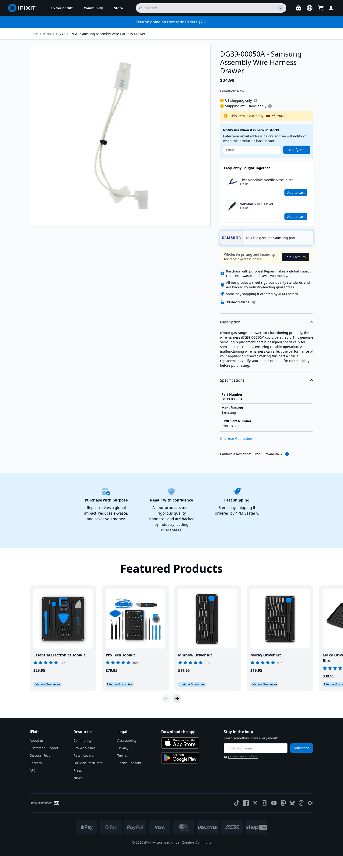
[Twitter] (255, 803)
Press (78, 770)
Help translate (41, 803)
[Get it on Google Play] (180, 757)
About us (37, 740)
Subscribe (302, 748)
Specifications (232, 380)
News (78, 778)
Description (230, 322)
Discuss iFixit (40, 755)
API (32, 770)
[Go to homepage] (23, 8)
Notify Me (296, 149)
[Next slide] (177, 698)
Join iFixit (296, 257)
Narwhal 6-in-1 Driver (256, 204)
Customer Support (44, 748)
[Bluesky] (292, 803)
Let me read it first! (243, 757)
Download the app (178, 731)
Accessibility (126, 740)
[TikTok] (236, 803)
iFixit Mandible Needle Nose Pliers (266, 180)
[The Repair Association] (310, 803)
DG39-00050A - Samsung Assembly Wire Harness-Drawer (100, 34)
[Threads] (301, 803)
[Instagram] (264, 803)
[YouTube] (274, 803)
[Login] (331, 8)
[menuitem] (61, 8)
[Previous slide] (166, 698)
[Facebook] (246, 803)
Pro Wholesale (85, 748)
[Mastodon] (283, 803)
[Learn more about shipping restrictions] (255, 100)
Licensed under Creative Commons (184, 842)
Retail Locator (84, 755)
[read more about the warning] (287, 454)
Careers (36, 763)
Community (82, 740)
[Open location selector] (309, 8)
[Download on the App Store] (180, 743)
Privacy (122, 748)
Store (34, 34)
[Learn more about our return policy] (254, 302)
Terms (122, 755)
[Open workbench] (298, 8)
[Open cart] (321, 8)
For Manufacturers (88, 763)
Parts (47, 34)
